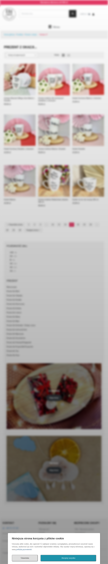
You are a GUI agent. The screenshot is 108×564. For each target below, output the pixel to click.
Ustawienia (25, 558)
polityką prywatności (24, 549)
